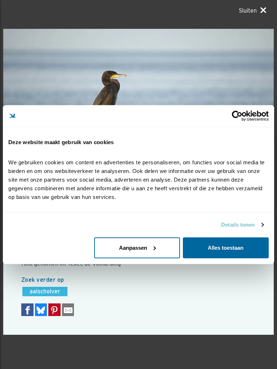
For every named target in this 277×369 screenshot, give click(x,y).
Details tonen (238, 225)
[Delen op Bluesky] (41, 309)
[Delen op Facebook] (27, 309)
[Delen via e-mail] (68, 309)
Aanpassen (133, 247)
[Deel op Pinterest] (54, 309)
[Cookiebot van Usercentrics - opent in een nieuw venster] (237, 116)
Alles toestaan (225, 247)
